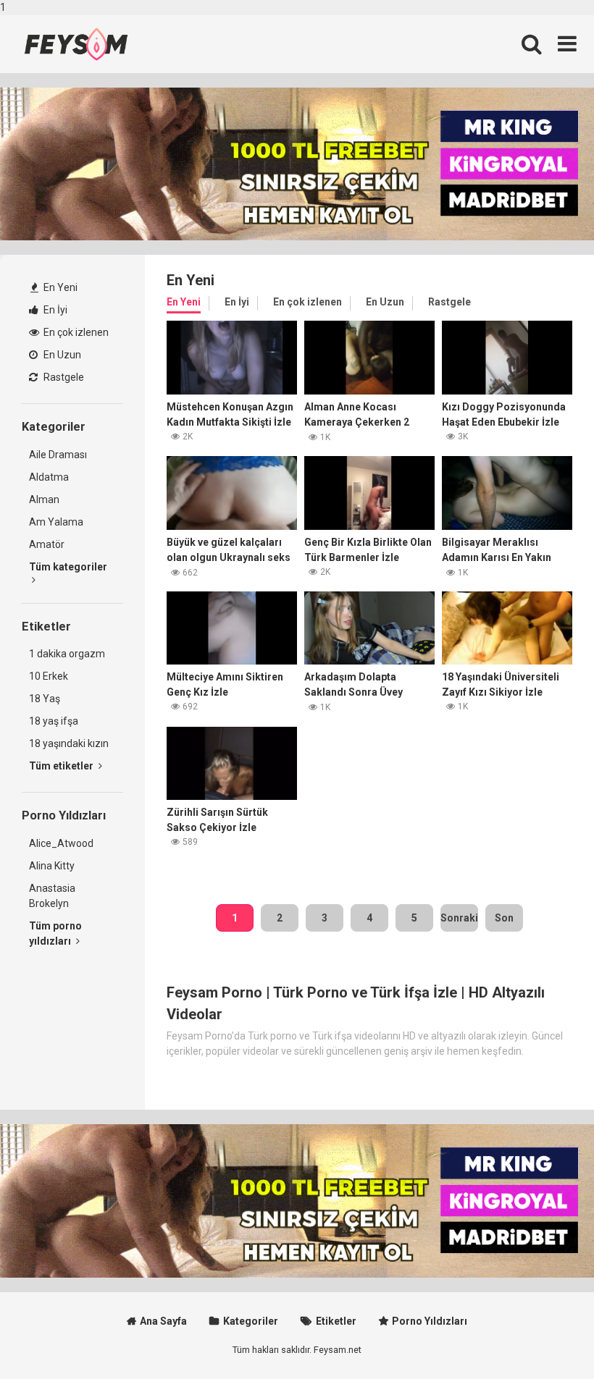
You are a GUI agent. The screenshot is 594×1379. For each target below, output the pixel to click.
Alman (44, 499)
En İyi (54, 310)
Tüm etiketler (62, 766)
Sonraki (459, 918)
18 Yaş (44, 698)
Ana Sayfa (163, 1321)
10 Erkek (48, 676)
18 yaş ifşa (53, 721)
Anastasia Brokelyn (52, 895)
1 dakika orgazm (67, 653)
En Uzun (61, 354)
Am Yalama (56, 522)
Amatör (46, 544)
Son (504, 918)
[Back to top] (545, 1337)
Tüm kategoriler (68, 567)
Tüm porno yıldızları (55, 933)
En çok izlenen (75, 332)
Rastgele (62, 377)
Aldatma (49, 477)
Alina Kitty (52, 866)
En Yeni (59, 287)
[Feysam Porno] (76, 44)
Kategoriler (250, 1321)
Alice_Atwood (61, 843)
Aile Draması (58, 454)
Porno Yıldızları (429, 1321)
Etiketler (336, 1321)
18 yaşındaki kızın (69, 743)
